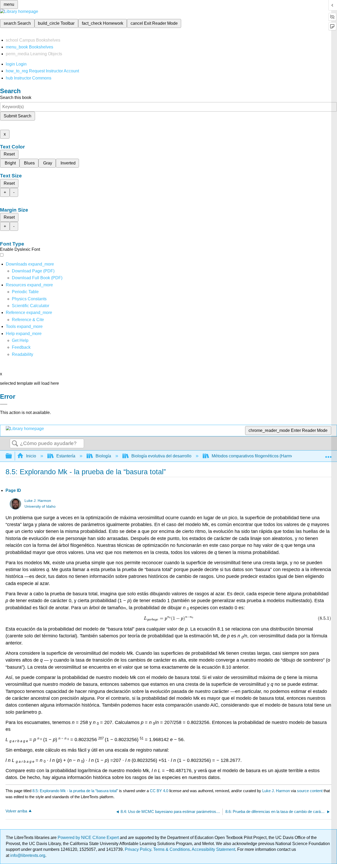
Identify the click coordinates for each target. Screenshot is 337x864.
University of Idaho (40, 506)
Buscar (15, 443)
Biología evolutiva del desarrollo (161, 456)
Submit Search (17, 116)
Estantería (65, 456)
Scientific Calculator (30, 305)
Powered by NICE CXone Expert (89, 837)
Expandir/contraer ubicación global (328, 454)
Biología (103, 456)
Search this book (15, 97)
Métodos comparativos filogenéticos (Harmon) (254, 456)
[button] (21, 347)
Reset (9, 154)
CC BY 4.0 (159, 790)
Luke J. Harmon (37, 501)
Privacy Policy (138, 849)
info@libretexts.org (27, 855)
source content (310, 790)
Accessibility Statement (213, 849)
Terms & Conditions (171, 849)
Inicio (31, 456)
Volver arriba (16, 811)
